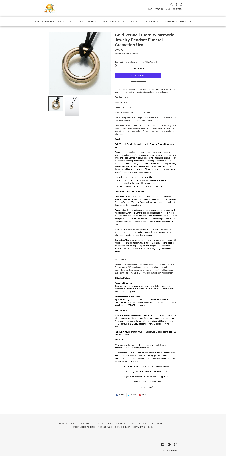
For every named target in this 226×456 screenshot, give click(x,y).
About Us (159, 9)
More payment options (138, 81)
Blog (168, 9)
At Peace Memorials (170, 451)
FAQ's (150, 427)
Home (149, 9)
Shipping (118, 53)
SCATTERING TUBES (140, 424)
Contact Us (177, 9)
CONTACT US (139, 427)
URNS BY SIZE (86, 424)
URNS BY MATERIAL (67, 424)
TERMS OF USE (105, 427)
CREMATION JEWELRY (118, 424)
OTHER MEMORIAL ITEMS (84, 427)
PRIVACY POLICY (122, 427)
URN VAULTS (157, 424)
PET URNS (100, 424)
